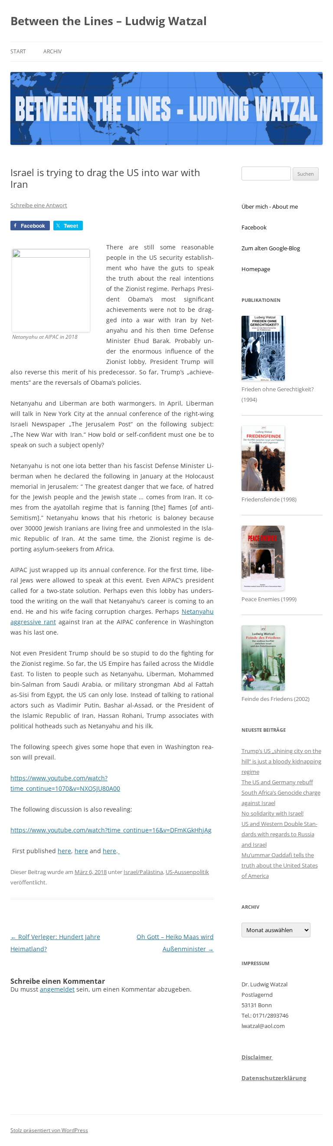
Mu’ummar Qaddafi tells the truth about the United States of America (280, 865)
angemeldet (57, 989)
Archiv (52, 51)
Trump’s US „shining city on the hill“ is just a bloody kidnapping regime (281, 761)
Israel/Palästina (143, 872)
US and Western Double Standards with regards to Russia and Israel (279, 834)
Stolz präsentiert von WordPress (49, 1130)
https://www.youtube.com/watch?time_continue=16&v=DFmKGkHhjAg (111, 830)
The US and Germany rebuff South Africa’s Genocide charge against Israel (281, 792)
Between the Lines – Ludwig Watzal (108, 21)
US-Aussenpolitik (187, 872)
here (64, 851)
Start (18, 51)
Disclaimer (257, 1057)
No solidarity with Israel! (273, 813)
